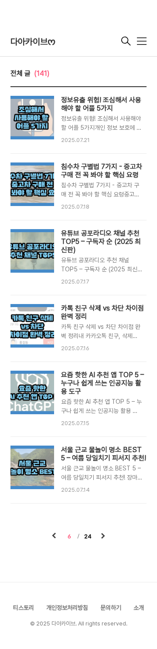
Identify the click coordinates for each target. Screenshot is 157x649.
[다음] (103, 537)
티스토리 (23, 607)
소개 (138, 607)
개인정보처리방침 (67, 607)
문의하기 (110, 607)
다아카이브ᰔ (33, 42)
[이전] (54, 537)
